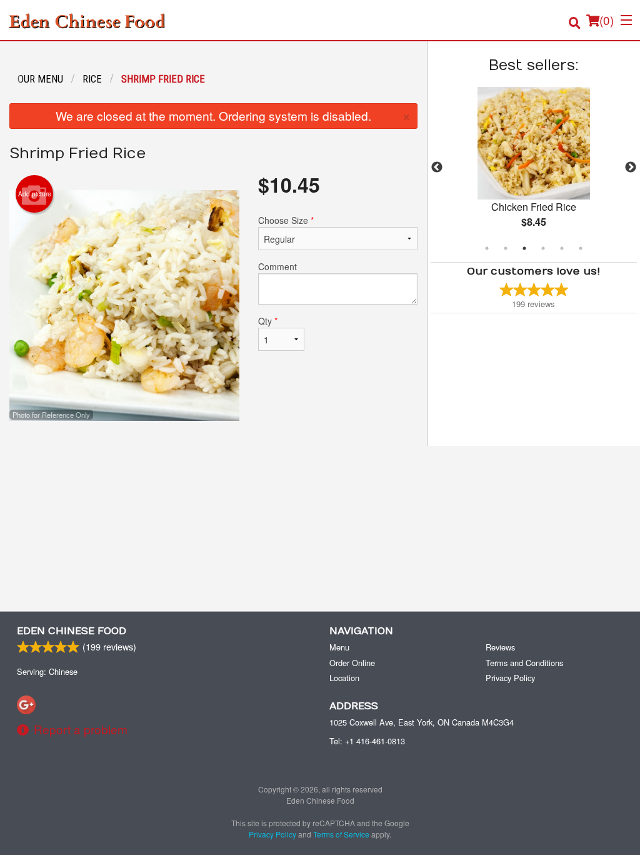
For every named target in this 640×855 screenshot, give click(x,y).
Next (630, 167)
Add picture (34, 194)
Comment (277, 266)
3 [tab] (524, 248)
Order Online (352, 663)
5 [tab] (562, 248)
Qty (268, 321)
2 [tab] (505, 248)
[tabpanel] (534, 167)
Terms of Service (341, 834)
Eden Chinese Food (71, 631)
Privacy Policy (510, 678)
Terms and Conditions (524, 663)
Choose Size (286, 220)
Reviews (500, 647)
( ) (606, 19)
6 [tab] (580, 248)
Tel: (367, 741)
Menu (339, 647)
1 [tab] (487, 248)
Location (344, 678)
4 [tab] (543, 248)
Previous (437, 167)
